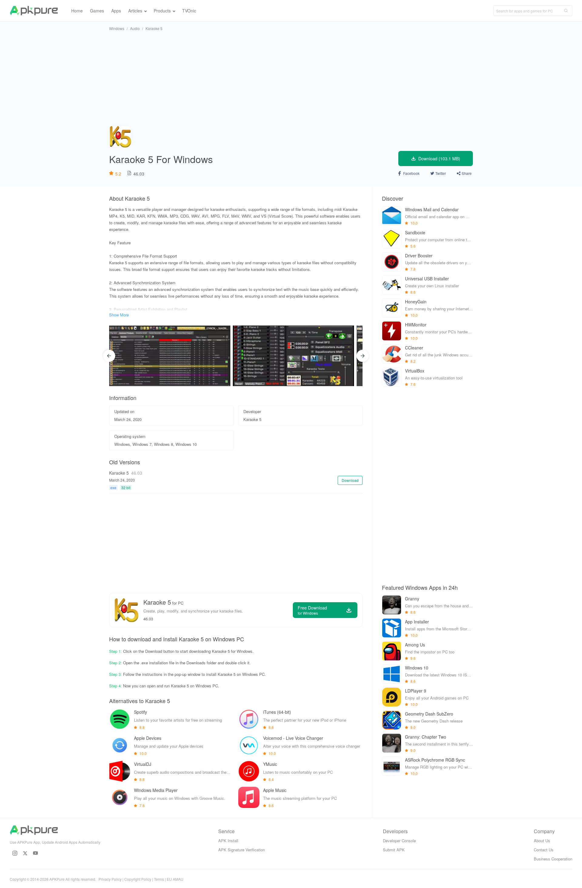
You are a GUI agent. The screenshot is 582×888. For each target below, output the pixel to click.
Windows (116, 28)
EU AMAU (175, 879)
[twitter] (25, 853)
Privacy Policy (110, 879)
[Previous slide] (109, 356)
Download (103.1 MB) (439, 158)
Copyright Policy (137, 879)
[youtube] (35, 853)
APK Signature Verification (241, 850)
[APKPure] (34, 10)
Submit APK (394, 850)
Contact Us (544, 850)
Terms (159, 879)
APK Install (228, 840)
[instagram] (15, 853)
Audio (135, 28)
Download (350, 480)
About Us (542, 840)
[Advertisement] (291, 78)
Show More (119, 315)
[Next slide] (362, 356)
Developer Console (399, 840)
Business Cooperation (553, 859)
